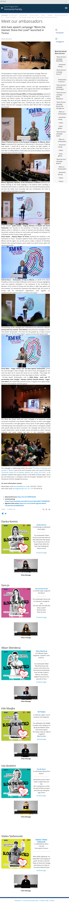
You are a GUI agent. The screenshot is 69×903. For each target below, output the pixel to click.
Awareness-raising (62, 118)
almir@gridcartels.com (20, 488)
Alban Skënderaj (41, 651)
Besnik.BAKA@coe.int (20, 486)
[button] (34, 2)
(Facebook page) (41, 617)
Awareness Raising (62, 65)
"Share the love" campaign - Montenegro (61, 87)
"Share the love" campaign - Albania (61, 161)
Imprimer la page (49, 509)
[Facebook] (2, 513)
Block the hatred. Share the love (61, 52)
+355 (30, 488)
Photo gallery (60, 127)
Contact (52, 900)
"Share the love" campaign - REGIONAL (61, 59)
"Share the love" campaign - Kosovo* (61, 72)
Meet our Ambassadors (62, 113)
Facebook (60, 33)
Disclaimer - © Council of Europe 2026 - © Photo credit (32, 900)
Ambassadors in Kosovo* (62, 81)
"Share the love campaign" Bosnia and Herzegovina (61, 105)
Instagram (60, 41)
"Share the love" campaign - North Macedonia (61, 96)
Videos (61, 123)
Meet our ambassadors (62, 140)
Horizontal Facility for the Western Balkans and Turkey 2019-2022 (23, 472)
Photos (61, 181)
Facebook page (41, 553)
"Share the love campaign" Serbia (61, 134)
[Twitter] (5, 513)
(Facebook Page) (41, 796)
